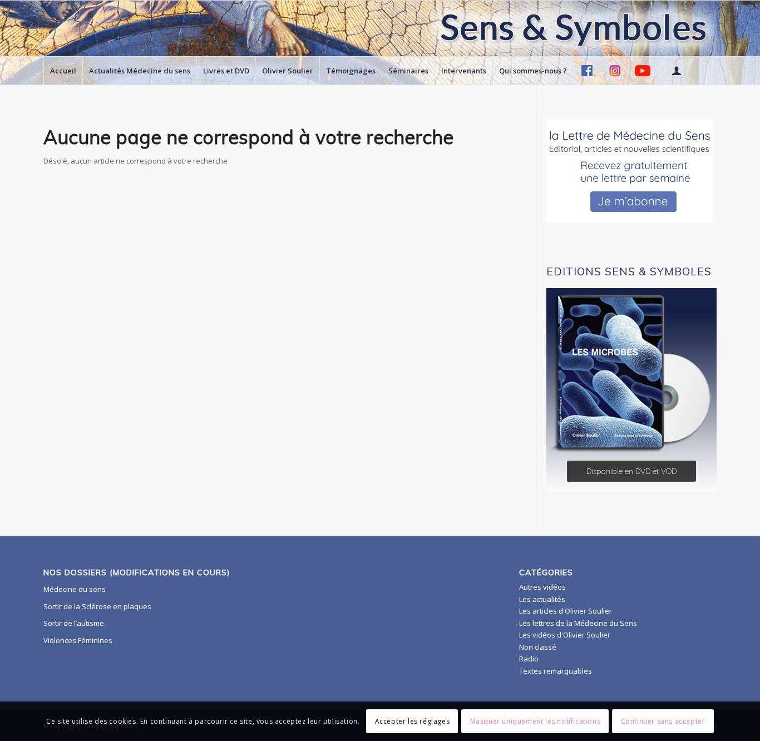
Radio (529, 659)
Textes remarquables (555, 671)
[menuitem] (62, 71)
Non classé (537, 647)
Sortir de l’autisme (73, 623)
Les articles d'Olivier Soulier (565, 611)
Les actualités (542, 599)
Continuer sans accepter (663, 721)
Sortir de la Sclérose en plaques (97, 606)
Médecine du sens (74, 589)
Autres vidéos (542, 587)
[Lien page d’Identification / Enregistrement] (676, 71)
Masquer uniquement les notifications (535, 721)
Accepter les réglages (412, 721)
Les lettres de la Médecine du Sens (578, 623)
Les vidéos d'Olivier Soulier (564, 635)
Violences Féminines (77, 640)
